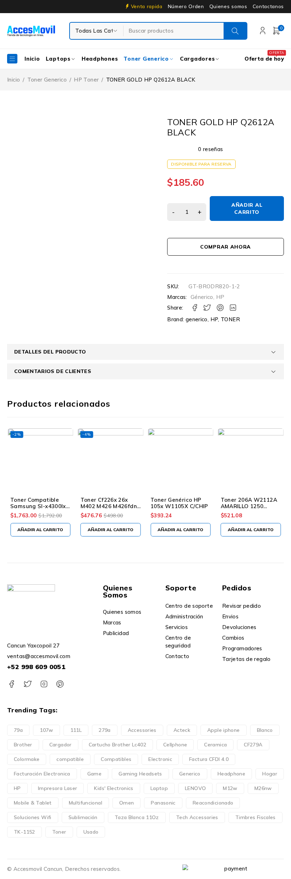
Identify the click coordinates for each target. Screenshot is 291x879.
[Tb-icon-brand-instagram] (43, 684)
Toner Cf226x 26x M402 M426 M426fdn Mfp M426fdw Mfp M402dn (109, 509)
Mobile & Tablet (33, 803)
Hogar (269, 773)
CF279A (253, 744)
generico (197, 319)
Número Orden (186, 6)
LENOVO (195, 788)
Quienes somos (228, 6)
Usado (91, 832)
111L (76, 730)
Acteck (182, 730)
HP (220, 297)
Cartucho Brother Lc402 (117, 744)
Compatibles (116, 759)
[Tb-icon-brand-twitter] (27, 684)
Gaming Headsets (140, 773)
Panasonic (163, 803)
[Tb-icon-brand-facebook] (11, 684)
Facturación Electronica (42, 773)
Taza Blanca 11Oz (137, 817)
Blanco (265, 730)
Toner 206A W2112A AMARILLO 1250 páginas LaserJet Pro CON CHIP (250, 509)
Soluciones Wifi (32, 817)
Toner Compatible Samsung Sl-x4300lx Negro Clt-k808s (38, 506)
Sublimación (83, 817)
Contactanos (268, 6)
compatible (70, 759)
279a (105, 730)
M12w (230, 788)
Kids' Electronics (113, 788)
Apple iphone (223, 730)
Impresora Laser (57, 788)
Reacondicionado (213, 803)
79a (18, 730)
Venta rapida (147, 6)
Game (94, 773)
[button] (40, 529)
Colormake (26, 759)
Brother (23, 744)
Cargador (60, 744)
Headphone (231, 773)
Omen (126, 803)
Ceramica (215, 744)
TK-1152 (24, 832)
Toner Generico (47, 79)
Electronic (160, 759)
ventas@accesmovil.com (38, 656)
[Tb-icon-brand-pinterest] (59, 684)
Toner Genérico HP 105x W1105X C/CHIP (179, 503)
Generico (190, 773)
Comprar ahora (225, 247)
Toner (59, 832)
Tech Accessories (197, 817)
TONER (230, 319)
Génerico (202, 297)
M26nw (263, 788)
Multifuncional (85, 803)
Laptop (159, 788)
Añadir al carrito (246, 208)
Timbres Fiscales (255, 817)
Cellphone (175, 744)
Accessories (142, 730)
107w (46, 730)
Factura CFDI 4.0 (209, 759)
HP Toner (86, 79)
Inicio (13, 79)
